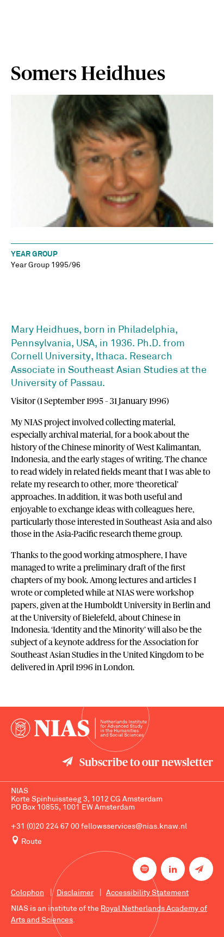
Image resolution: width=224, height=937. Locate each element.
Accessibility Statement (147, 893)
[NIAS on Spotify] (145, 869)
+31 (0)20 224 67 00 (45, 827)
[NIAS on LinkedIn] (173, 869)
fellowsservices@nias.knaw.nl (134, 827)
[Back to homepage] (79, 728)
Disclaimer (75, 893)
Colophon (27, 893)
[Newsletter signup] (201, 869)
